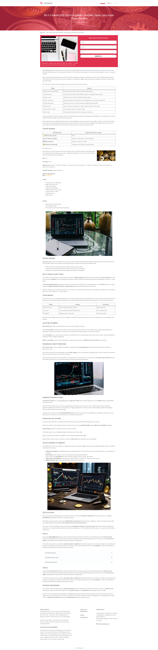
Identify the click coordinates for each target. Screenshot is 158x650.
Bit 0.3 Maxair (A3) (47, 70)
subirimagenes (48, 3)
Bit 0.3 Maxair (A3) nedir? (50, 552)
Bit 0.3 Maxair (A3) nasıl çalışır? (52, 557)
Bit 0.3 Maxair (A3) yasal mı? (51, 562)
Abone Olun (102, 3)
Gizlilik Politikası (84, 617)
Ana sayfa (42, 32)
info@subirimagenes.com (103, 623)
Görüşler (82, 615)
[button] (116, 3)
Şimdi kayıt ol (98, 56)
